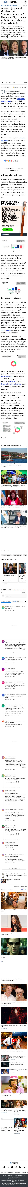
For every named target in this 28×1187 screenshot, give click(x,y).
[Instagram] (16, 1167)
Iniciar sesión (16, 590)
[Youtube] (12, 1167)
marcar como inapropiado (23, 611)
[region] (14, 738)
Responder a (9, 722)
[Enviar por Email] (14, 82)
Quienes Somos (10, 1172)
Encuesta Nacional (6, 555)
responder (7, 610)
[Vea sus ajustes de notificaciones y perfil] (25, 1)
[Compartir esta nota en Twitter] (6, 82)
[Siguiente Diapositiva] (26, 572)
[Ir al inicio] (10, 2)
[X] (8, 1167)
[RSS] (20, 1167)
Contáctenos (18, 1172)
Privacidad (23, 1172)
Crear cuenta (23, 590)
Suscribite (8, 229)
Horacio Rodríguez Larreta (11, 384)
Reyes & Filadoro (17, 555)
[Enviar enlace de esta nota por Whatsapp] (10, 82)
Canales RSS (3, 1172)
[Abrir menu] (2, 2)
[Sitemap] (24, 1167)
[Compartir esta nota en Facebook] (2, 82)
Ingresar (21, 1)
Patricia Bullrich (7, 376)
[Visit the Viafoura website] (23, 886)
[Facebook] (4, 1167)
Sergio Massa (6, 330)
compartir (18, 610)
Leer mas (24, 649)
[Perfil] (14, 1163)
